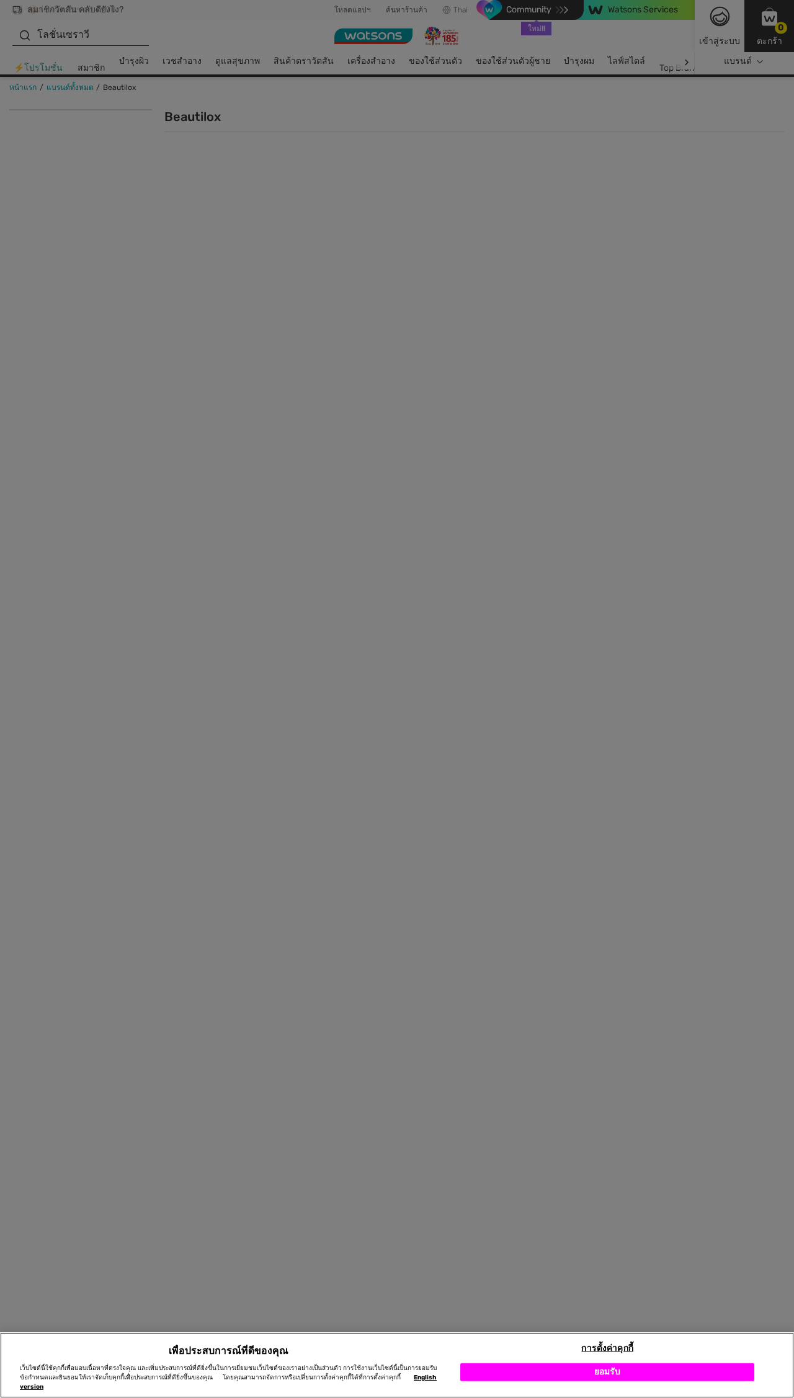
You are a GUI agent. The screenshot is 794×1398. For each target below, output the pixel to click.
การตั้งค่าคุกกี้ (607, 1348)
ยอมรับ (607, 1371)
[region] (397, 1365)
